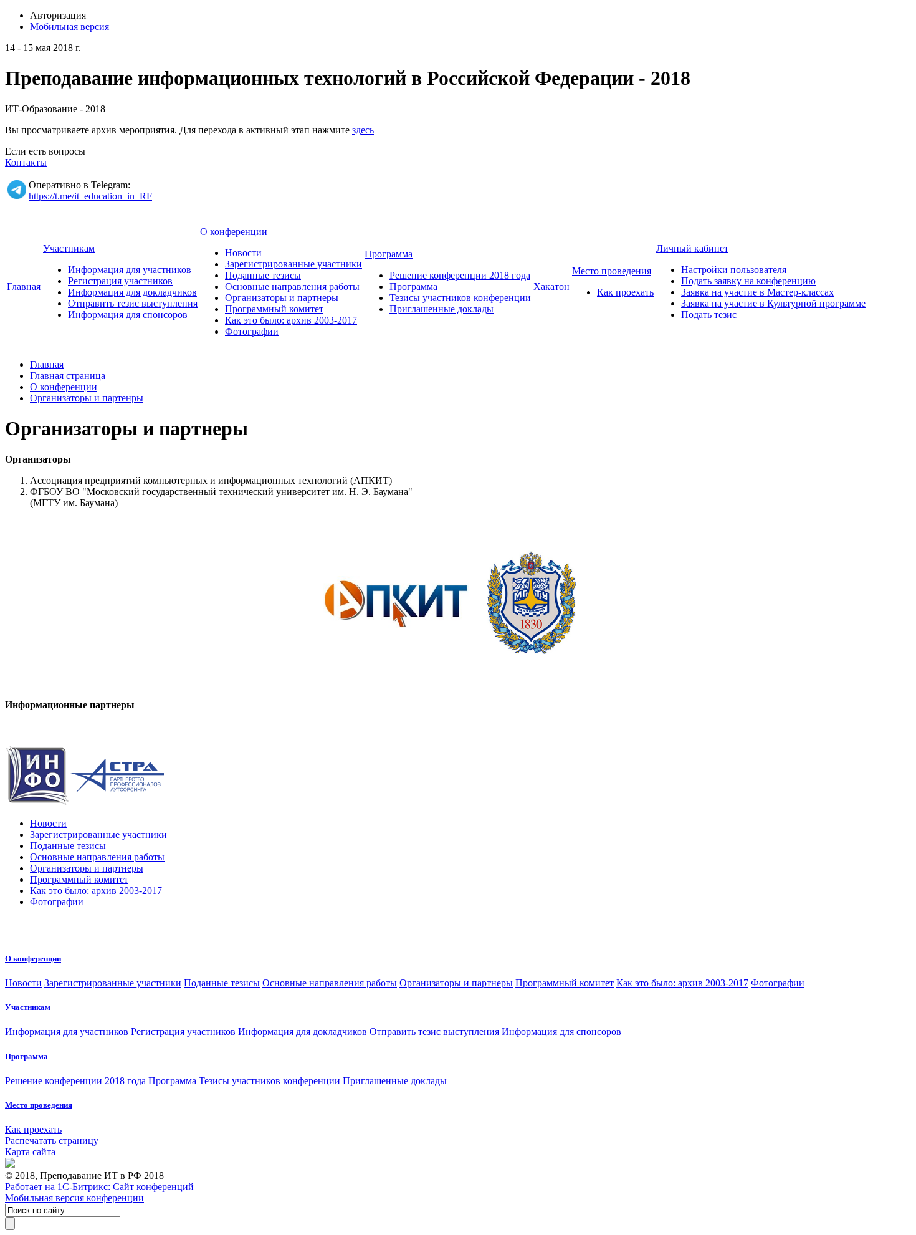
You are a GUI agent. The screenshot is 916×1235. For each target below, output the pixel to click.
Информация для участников (129, 269)
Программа (389, 254)
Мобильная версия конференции (74, 1198)
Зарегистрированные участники (293, 264)
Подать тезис (709, 314)
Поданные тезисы (263, 275)
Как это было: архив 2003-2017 (291, 320)
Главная (24, 286)
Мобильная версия (69, 26)
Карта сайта (30, 1151)
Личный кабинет (692, 248)
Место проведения (611, 271)
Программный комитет (274, 309)
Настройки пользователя (733, 269)
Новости (243, 252)
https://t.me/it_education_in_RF (90, 196)
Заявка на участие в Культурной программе (773, 303)
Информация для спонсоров (128, 314)
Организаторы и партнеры (281, 297)
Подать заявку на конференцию (748, 281)
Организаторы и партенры (86, 398)
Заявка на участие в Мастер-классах (757, 292)
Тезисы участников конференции (460, 297)
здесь (363, 130)
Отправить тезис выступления (133, 303)
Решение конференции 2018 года (459, 275)
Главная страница (67, 375)
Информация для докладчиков (132, 292)
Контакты (26, 162)
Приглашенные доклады (441, 309)
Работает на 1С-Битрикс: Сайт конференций (99, 1186)
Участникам (69, 248)
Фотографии (252, 331)
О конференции (233, 231)
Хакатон (551, 286)
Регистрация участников (120, 281)
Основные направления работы (292, 286)
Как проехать (625, 292)
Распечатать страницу (51, 1140)
